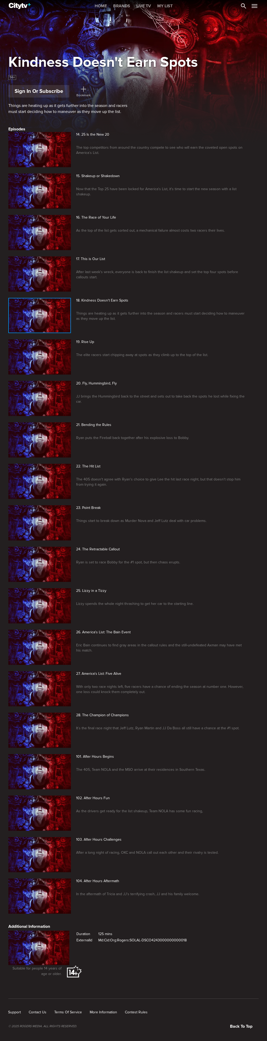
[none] (14, 1012)
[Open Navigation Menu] (254, 6)
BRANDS (121, 6)
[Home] (19, 6)
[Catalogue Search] (243, 6)
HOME (101, 6)
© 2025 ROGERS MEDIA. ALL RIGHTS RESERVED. (42, 1026)
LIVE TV (143, 6)
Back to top (241, 1026)
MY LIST (165, 6)
